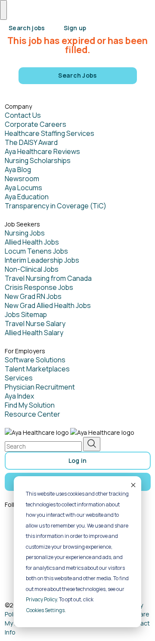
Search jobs (27, 28)
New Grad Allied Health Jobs (48, 305)
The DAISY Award (31, 142)
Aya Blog (18, 169)
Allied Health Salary (34, 332)
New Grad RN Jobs (33, 296)
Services (19, 378)
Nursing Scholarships (38, 160)
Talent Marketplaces (37, 369)
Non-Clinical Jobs (32, 269)
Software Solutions (35, 359)
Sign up (75, 28)
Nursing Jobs (25, 233)
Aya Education (27, 196)
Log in (77, 460)
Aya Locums (23, 187)
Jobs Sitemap (26, 314)
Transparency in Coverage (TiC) (55, 206)
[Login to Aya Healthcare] (105, 25)
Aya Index (19, 396)
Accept (132, 485)
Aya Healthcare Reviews (42, 151)
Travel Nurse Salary (35, 323)
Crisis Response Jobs (39, 287)
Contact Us (23, 115)
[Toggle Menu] (3, 10)
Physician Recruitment (40, 387)
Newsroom (22, 178)
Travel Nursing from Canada (48, 278)
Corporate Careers (35, 124)
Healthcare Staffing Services (49, 133)
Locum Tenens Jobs (36, 251)
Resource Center (32, 414)
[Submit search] (91, 444)
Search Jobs (77, 75)
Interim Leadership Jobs (42, 260)
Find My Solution (30, 405)
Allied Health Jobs (32, 242)
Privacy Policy (41, 599)
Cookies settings (45, 610)
